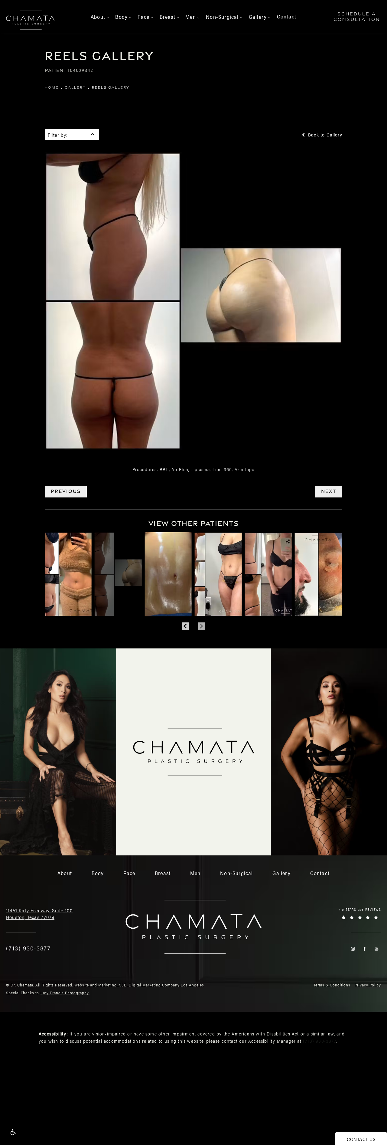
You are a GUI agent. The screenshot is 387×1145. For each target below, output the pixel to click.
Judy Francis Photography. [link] (64, 993)
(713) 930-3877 (319, 1041)
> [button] (108, 18)
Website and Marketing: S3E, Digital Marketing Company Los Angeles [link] (139, 985)
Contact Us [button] (361, 1139)
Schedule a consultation (356, 16)
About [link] (98, 16)
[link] (28, 948)
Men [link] (190, 16)
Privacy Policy (368, 985)
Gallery (75, 87)
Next (328, 491)
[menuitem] (99, 17)
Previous (66, 491)
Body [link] (121, 16)
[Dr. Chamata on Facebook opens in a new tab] (364, 949)
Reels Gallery (110, 87)
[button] (13, 1132)
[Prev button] (185, 626)
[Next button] (201, 626)
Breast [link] (167, 16)
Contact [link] (286, 16)
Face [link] (143, 16)
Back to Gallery (324, 134)
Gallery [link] (258, 16)
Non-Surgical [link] (222, 16)
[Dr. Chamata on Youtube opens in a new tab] (376, 949)
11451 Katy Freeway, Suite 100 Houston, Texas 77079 (39, 913)
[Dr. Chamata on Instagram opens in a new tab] (352, 949)
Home (52, 87)
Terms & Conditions (332, 985)
